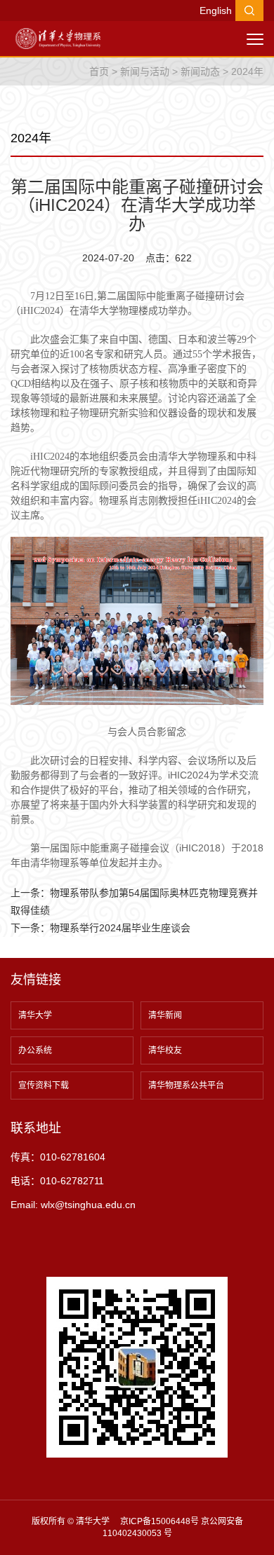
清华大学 (35, 1015)
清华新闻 (165, 1015)
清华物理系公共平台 (186, 1085)
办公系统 (35, 1050)
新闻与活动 (144, 71)
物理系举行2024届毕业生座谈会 (120, 927)
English (216, 10)
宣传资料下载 (43, 1085)
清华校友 (165, 1050)
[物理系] (58, 37)
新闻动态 (200, 71)
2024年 (247, 71)
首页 (99, 71)
